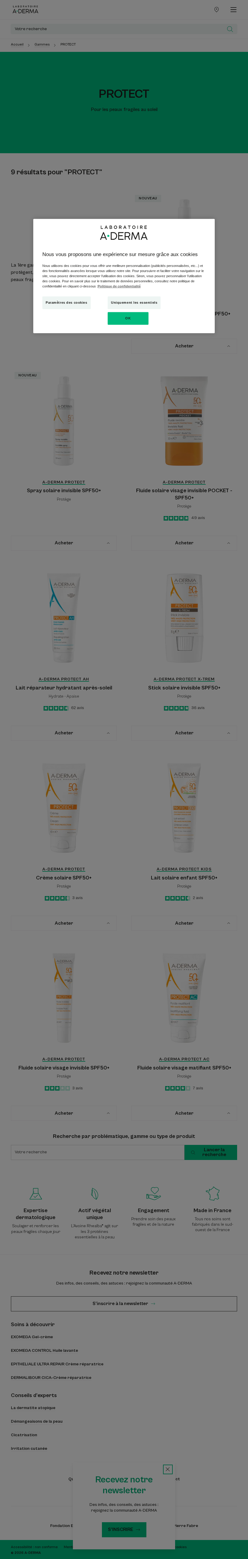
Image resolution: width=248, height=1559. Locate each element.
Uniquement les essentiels (134, 302)
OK (128, 318)
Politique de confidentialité (119, 286)
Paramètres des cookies (66, 302)
